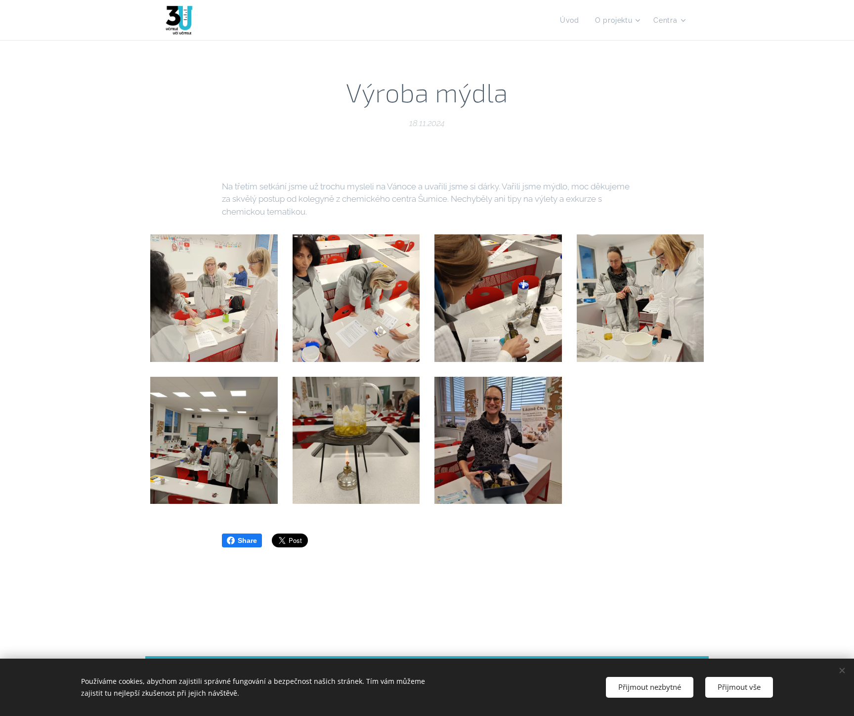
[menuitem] (572, 20)
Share (247, 540)
